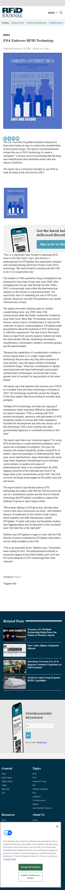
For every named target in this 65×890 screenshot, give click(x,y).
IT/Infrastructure (39, 801)
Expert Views (7, 778)
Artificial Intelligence (40, 789)
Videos (4, 785)
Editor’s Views (7, 782)
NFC (34, 793)
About (34, 820)
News (6, 35)
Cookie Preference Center (31, 876)
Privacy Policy (10, 859)
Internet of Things (39, 782)
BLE (34, 785)
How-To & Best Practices (41, 808)
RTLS (34, 778)
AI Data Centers (17, 23)
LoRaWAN (36, 797)
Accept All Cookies (31, 867)
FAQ (3, 793)
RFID (34, 774)
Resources (6, 789)
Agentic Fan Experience (37, 23)
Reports (35, 804)
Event (4, 820)
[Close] (57, 826)
